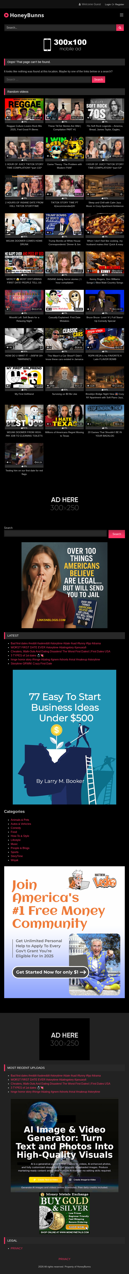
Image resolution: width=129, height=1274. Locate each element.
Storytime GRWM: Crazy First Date (31, 663)
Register (119, 4)
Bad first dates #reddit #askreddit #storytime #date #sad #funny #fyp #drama (56, 643)
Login (108, 4)
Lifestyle (16, 840)
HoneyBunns (26, 15)
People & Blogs (20, 848)
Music (14, 844)
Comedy (16, 827)
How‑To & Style (20, 836)
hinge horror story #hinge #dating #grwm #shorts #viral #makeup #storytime (55, 659)
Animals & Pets (20, 819)
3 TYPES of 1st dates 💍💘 (27, 655)
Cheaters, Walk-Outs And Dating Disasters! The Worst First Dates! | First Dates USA (60, 651)
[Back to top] (118, 1264)
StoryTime (17, 856)
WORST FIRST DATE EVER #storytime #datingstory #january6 (48, 647)
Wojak (14, 860)
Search (8, 527)
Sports (14, 852)
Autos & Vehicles (21, 823)
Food (14, 832)
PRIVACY (17, 1248)
